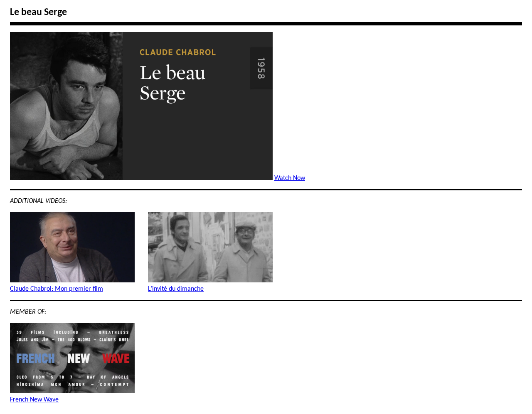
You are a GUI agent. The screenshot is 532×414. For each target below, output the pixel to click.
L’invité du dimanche (176, 289)
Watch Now (289, 178)
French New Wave (34, 400)
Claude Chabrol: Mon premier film (56, 289)
